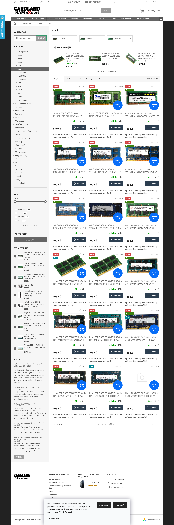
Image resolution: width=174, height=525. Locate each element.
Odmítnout (104, 505)
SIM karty (18, 141)
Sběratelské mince (22, 173)
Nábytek (18, 162)
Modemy (18, 107)
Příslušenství (20, 121)
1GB (19, 65)
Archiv (19, 457)
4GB (19, 83)
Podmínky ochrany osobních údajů (60, 486)
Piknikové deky (23, 183)
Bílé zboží (19, 159)
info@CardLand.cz (118, 479)
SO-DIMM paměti (21, 52)
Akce (22, 213)
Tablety (18, 117)
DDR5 (20, 55)
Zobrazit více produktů (105, 71)
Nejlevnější (71, 79)
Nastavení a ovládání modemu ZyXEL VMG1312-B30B (29, 438)
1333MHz (22, 72)
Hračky (17, 135)
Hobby (17, 179)
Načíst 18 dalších (106, 424)
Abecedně (102, 79)
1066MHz (22, 79)
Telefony (18, 114)
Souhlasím (120, 505)
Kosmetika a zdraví (22, 138)
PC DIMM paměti (21, 100)
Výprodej (18, 169)
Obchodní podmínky (93, 2)
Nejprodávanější (86, 79)
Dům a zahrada (20, 152)
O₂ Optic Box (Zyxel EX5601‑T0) (26, 387)
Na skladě (24, 209)
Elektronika (19, 110)
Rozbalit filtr (29, 225)
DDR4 (20, 58)
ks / (30, 240)
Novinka (23, 216)
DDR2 (20, 93)
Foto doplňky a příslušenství (26, 131)
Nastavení (54, 518)
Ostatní (18, 176)
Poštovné (53, 494)
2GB (19, 69)
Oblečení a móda (21, 124)
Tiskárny (18, 148)
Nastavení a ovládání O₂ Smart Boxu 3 (29, 423)
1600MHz (22, 76)
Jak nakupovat (74, 2)
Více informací (65, 512)
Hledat (106, 11)
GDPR (51, 491)
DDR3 (20, 62)
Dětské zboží (20, 145)
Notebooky (19, 128)
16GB (20, 90)
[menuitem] (20, 19)
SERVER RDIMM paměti (23, 103)
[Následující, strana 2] (152, 424)
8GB (19, 86)
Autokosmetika (21, 166)
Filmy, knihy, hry (21, 155)
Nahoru (59, 424)
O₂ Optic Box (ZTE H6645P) (24, 404)
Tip (21, 220)
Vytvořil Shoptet (154, 519)
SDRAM (20, 96)
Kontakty (52, 498)
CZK (146, 2)
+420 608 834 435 (117, 483)
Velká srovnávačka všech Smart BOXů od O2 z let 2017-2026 (29, 365)
